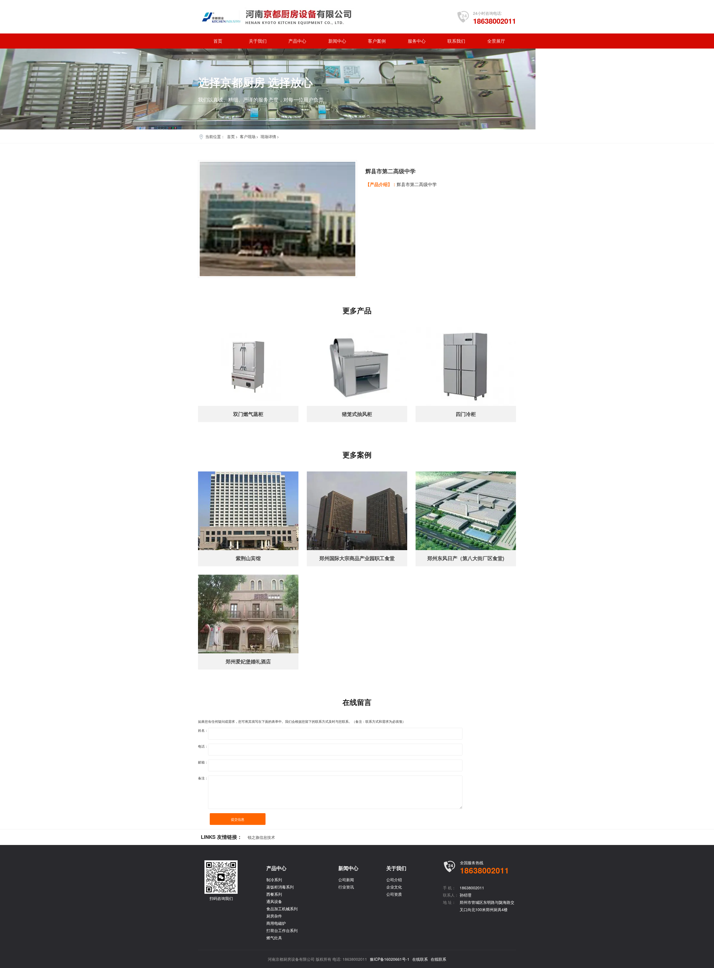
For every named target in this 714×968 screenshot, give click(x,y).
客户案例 (377, 41)
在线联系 (420, 959)
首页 (217, 41)
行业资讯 (346, 887)
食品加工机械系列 (282, 908)
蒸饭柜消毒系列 (280, 887)
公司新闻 (346, 879)
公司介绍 (394, 879)
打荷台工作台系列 (282, 930)
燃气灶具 (274, 937)
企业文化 (394, 887)
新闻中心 (337, 41)
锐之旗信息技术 (261, 837)
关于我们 (258, 41)
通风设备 (274, 901)
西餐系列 (274, 894)
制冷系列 (274, 879)
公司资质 (394, 894)
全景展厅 (496, 41)
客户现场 (247, 136)
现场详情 (268, 136)
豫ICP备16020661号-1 (389, 959)
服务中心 (417, 41)
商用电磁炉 (276, 923)
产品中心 (297, 41)
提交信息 (237, 819)
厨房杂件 (274, 916)
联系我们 (456, 41)
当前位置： (215, 136)
